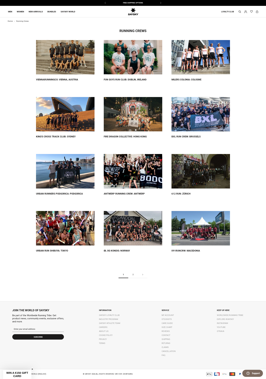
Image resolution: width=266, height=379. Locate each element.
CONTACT (166, 335)
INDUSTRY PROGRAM (108, 319)
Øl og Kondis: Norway (117, 250)
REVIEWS (166, 331)
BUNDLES (51, 11)
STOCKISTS (167, 319)
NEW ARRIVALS (36, 11)
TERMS (102, 343)
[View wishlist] (251, 11)
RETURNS (166, 343)
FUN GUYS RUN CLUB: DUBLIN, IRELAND (125, 79)
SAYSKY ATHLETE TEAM (109, 323)
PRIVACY (103, 339)
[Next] (160, 3)
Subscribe (38, 337)
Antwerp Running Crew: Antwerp (124, 193)
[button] (17, 374)
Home (10, 21)
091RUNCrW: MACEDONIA (185, 250)
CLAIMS (165, 347)
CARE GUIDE (167, 323)
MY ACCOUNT (168, 315)
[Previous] (105, 3)
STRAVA (220, 331)
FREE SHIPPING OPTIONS (133, 3)
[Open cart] (257, 11)
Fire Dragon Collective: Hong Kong (125, 136)
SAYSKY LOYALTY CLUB (109, 315)
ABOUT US (104, 331)
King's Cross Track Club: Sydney (56, 136)
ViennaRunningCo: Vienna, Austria (57, 79)
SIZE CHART (167, 327)
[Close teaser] (32, 369)
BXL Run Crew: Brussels (186, 136)
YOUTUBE (221, 327)
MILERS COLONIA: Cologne (186, 79)
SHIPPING (166, 339)
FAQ (163, 355)
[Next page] (142, 274)
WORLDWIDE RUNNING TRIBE (230, 315)
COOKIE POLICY (106, 335)
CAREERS (103, 327)
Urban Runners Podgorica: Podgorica (59, 193)
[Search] (240, 11)
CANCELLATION (169, 351)
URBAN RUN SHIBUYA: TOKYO (52, 250)
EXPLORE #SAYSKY (225, 319)
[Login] (245, 11)
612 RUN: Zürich (181, 193)
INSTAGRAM (222, 323)
